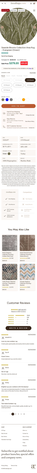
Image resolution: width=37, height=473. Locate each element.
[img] (4, 335)
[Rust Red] (23, 100)
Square (8, 76)
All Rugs (3, 430)
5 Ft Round (7, 85)
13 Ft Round (30, 80)
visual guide (33, 72)
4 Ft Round (18, 85)
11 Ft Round (18, 80)
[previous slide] (2, 27)
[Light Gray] (11, 100)
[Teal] (7, 100)
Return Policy (26, 436)
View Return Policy (29, 121)
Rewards (25, 445)
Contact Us (31, 127)
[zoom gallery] (34, 10)
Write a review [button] (18, 328)
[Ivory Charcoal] (27, 100)
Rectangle (19, 76)
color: (5, 96)
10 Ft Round (7, 90)
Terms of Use (14, 465)
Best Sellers (4, 436)
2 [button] (15, 414)
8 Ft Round (30, 85)
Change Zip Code (30, 115)
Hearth (13, 76)
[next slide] (34, 27)
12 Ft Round (7, 80)
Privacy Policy (4, 465)
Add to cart (18, 106)
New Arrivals (4, 433)
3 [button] (18, 414)
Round (3, 76)
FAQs (24, 442)
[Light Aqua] (19, 100)
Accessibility (26, 439)
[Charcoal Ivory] (15, 100)
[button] (4, 53)
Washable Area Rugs (6, 439)
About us (25, 430)
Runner (26, 76)
